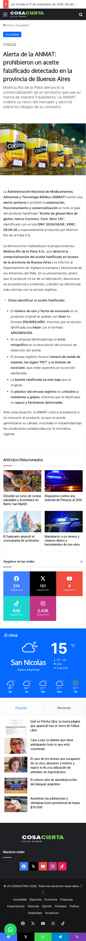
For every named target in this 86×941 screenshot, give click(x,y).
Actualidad (22, 25)
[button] (10, 929)
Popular (21, 708)
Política (74, 906)
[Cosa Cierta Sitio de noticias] (27, 14)
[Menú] (5, 16)
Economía (51, 899)
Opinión (47, 906)
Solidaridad (35, 913)
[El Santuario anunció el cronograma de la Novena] (22, 522)
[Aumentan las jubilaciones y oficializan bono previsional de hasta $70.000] (15, 804)
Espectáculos (16, 906)
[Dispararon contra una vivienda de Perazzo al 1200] (64, 481)
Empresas (66, 899)
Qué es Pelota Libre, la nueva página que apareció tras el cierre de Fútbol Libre (55, 726)
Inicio (9, 25)
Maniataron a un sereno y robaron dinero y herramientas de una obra (62, 540)
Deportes (36, 899)
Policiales (61, 906)
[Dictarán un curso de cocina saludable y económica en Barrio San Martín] (22, 481)
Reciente (64, 708)
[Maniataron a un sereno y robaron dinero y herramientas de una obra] (64, 522)
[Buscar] (81, 16)
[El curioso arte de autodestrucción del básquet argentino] (15, 785)
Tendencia (51, 913)
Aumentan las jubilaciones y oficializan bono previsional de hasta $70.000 (55, 803)
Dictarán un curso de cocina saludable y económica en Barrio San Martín (22, 500)
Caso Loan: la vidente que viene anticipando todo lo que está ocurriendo (51, 744)
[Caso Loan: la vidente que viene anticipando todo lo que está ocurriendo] (15, 746)
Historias (33, 906)
